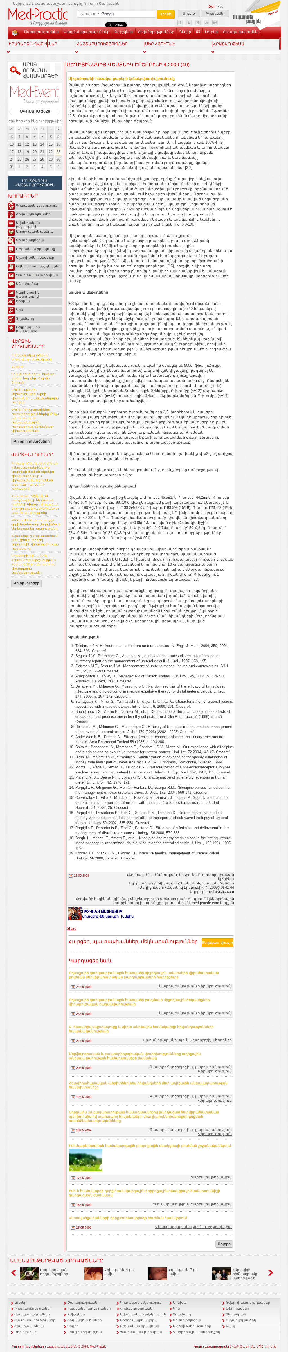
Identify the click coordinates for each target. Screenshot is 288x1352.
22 (51, 152)
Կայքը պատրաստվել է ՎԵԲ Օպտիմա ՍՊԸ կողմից (235, 1346)
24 (12, 159)
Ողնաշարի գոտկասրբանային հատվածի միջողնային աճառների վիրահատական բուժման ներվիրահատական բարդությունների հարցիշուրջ (144, 975)
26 (27, 159)
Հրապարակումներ (241, 32)
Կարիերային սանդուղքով (28, 294)
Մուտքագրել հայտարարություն (34, 183)
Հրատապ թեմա (29, 1326)
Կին (19, 310)
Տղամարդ (25, 319)
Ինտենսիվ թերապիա (211, 1177)
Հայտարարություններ (34, 1320)
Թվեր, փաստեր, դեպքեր (38, 266)
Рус (220, 6)
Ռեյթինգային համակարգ (28, 328)
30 (35, 129)
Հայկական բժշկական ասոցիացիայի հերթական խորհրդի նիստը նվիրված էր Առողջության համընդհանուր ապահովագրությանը (35, 504)
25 (19, 159)
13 (35, 144)
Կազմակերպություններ (86, 32)
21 (42, 152)
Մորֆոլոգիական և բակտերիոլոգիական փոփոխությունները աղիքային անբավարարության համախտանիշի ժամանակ (135, 1056)
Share (71, 928)
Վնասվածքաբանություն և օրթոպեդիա (193, 1227)
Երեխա (23, 301)
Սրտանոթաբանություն (165, 1040)
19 (27, 152)
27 (12, 129)
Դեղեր (185, 32)
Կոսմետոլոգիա (30, 240)
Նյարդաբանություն (178, 986)
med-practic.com (220, 892)
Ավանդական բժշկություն (28, 224)
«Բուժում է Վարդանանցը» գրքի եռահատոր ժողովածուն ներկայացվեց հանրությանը (35, 524)
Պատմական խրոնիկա (37, 275)
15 (51, 144)
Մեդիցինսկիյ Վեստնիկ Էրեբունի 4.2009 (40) (128, 64)
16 (58, 144)
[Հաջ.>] (59, 111)
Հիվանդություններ (156, 32)
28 (19, 129)
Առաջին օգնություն (84, 1332)
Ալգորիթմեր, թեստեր (35, 258)
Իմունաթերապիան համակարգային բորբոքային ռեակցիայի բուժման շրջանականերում (150, 1146)
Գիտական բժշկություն (37, 205)
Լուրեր (211, 32)
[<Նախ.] (10, 111)
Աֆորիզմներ (27, 284)
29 (27, 129)
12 (27, 144)
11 (19, 144)
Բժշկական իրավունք (35, 249)
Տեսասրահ (34, 42)
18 (19, 152)
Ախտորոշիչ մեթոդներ (211, 1040)
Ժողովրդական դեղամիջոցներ (54, 1272)
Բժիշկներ (123, 32)
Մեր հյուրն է (25, 1332)
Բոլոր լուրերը (26, 583)
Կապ (55, 42)
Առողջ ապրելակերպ (35, 231)
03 (198, 32)
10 (12, 144)
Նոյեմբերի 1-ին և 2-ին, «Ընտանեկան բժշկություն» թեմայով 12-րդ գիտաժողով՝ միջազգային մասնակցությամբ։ (33, 564)
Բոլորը (224, 1244)
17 (12, 152)
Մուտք (189, 13)
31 (42, 129)
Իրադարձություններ (33, 1308)
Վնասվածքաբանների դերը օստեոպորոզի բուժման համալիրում (128, 1218)
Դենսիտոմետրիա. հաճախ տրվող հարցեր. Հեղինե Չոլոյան (33, 378)
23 (58, 152)
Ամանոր (17, 366)
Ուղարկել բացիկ (241, 1320)
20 (35, 152)
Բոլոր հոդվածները (32, 441)
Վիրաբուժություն (215, 986)
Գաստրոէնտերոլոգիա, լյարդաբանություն (191, 1067)
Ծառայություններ (41, 32)
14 (42, 144)
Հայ (211, 6)
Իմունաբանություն (170, 1204)
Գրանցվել (215, 13)
